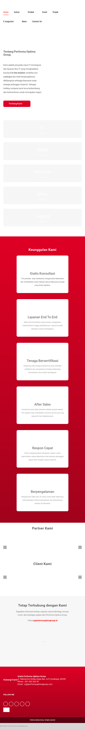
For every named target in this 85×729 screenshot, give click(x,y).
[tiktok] (16, 704)
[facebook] (5, 704)
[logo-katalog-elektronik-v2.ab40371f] (43, 703)
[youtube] (11, 704)
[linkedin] (27, 704)
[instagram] (22, 704)
